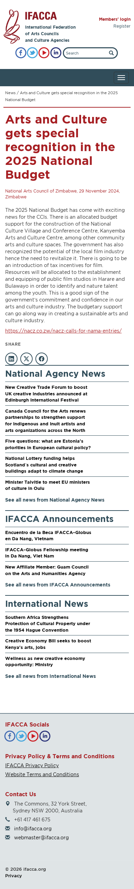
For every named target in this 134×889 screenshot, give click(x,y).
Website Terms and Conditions (42, 774)
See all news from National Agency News (54, 499)
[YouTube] (44, 53)
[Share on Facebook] (41, 359)
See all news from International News (50, 676)
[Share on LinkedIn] (11, 359)
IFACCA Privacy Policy (32, 765)
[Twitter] (32, 53)
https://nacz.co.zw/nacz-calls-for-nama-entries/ (63, 330)
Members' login (115, 19)
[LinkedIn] (56, 53)
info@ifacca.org (33, 828)
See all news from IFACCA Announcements (57, 584)
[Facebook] (20, 53)
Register (122, 26)
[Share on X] (26, 359)
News (10, 93)
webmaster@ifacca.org (41, 837)
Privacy (13, 875)
